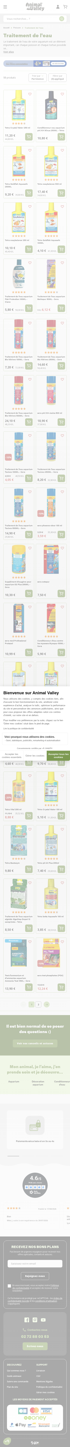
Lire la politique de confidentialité (18, 728)
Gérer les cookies (34, 755)
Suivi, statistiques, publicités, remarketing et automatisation (33, 740)
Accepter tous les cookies (58, 756)
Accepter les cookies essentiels (11, 756)
